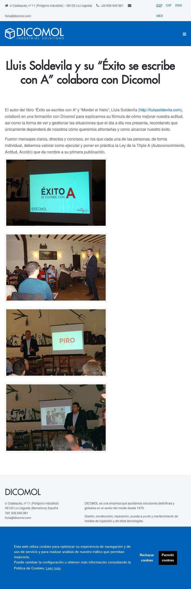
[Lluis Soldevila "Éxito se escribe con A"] (56, 192)
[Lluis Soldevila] (56, 342)
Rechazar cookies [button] (147, 557)
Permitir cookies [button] (168, 557)
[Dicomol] (34, 34)
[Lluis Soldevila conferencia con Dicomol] (56, 417)
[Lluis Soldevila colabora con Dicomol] (56, 267)
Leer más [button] (53, 568)
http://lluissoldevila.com (160, 110)
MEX (159, 15)
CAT (169, 5)
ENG (178, 5)
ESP (159, 5)
